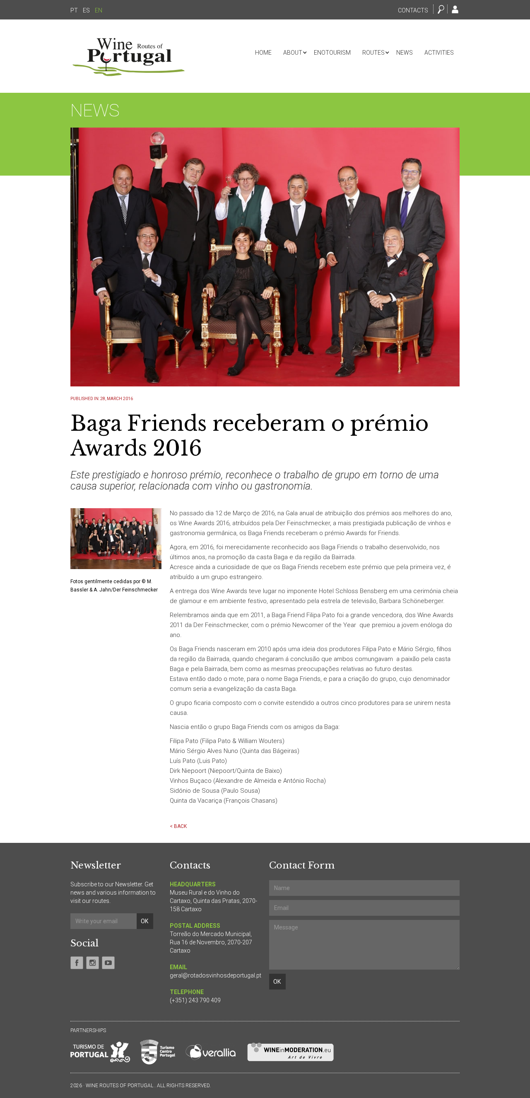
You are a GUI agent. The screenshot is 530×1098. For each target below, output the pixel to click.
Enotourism (332, 52)
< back (178, 826)
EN (98, 10)
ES (86, 10)
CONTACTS (413, 10)
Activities (439, 52)
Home (263, 52)
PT (74, 10)
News (404, 52)
